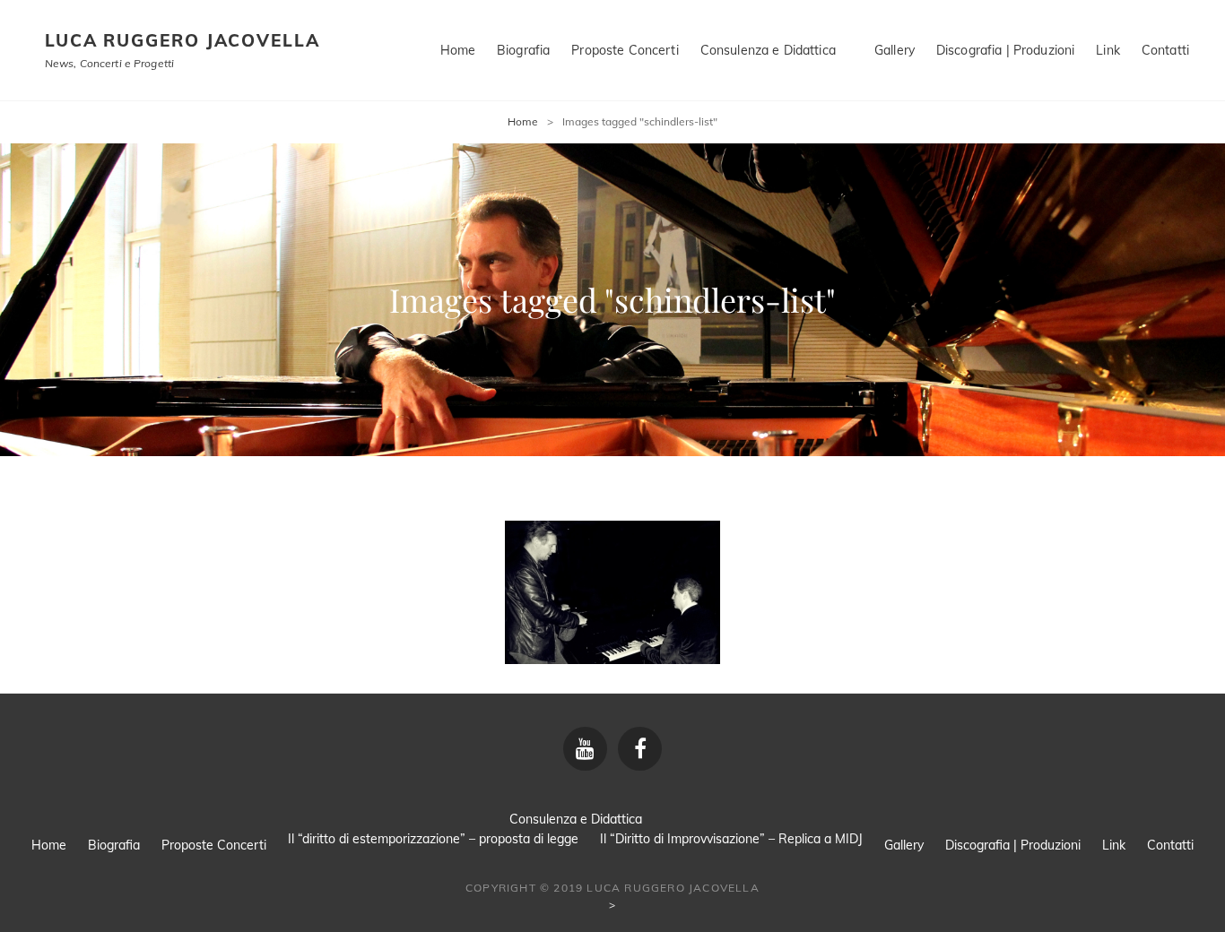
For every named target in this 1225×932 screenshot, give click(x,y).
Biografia (523, 50)
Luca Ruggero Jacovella (182, 40)
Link (1108, 50)
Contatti (1165, 50)
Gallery (894, 50)
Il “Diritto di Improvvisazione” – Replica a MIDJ (731, 839)
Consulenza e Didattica (768, 50)
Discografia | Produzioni (1005, 50)
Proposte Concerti (624, 50)
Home (458, 50)
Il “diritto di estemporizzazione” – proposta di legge (433, 839)
